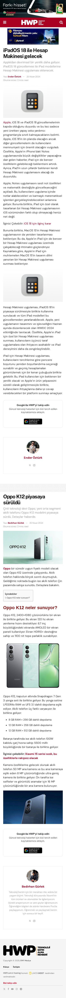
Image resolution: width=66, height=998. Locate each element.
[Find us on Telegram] (21, 989)
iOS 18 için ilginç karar (37, 223)
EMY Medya (25, 960)
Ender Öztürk (14, 76)
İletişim (16, 967)
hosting (17, 973)
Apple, (7, 122)
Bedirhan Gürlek (16, 523)
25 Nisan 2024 (33, 76)
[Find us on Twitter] (4, 989)
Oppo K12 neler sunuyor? (18, 597)
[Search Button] (61, 22)
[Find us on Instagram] (17, 989)
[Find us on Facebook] (8, 989)
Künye (6, 967)
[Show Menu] (4, 22)
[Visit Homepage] (33, 22)
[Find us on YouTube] (12, 989)
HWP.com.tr (8, 973)
